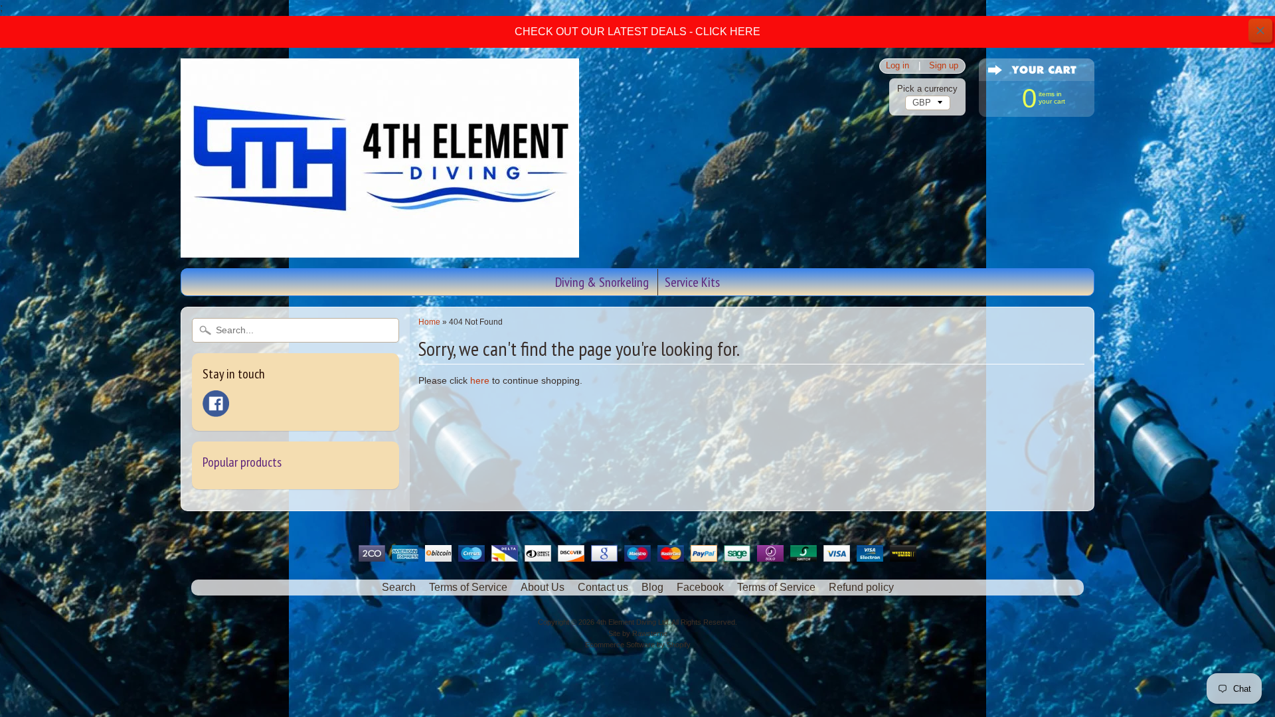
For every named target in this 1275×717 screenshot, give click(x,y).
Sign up (943, 66)
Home (429, 322)
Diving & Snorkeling (602, 282)
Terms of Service (468, 587)
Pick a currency (927, 89)
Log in (897, 66)
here (479, 381)
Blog (652, 587)
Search (399, 587)
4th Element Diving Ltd (632, 622)
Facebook (700, 587)
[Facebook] (216, 403)
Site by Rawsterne (637, 633)
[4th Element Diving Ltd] (380, 249)
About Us (542, 587)
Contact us (603, 587)
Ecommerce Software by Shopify (638, 645)
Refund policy (861, 587)
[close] (1260, 30)
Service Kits (692, 282)
